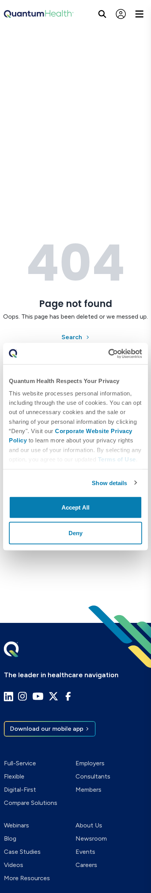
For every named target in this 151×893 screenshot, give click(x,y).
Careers (86, 865)
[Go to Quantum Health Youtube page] (38, 696)
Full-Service (20, 763)
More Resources (27, 878)
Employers (90, 763)
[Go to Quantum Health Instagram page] (22, 696)
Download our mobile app (46, 728)
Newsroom (91, 838)
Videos (13, 865)
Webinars (16, 825)
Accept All (75, 507)
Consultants (93, 776)
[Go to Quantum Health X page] (53, 696)
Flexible (14, 776)
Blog (10, 838)
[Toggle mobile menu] (139, 14)
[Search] (102, 14)
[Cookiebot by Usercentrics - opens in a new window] (108, 354)
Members (88, 789)
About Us (89, 825)
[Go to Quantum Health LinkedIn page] (8, 696)
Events (85, 851)
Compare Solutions (30, 802)
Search (72, 337)
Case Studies (22, 851)
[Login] (121, 14)
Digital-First (20, 789)
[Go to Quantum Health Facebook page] (68, 696)
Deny (75, 532)
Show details (109, 482)
